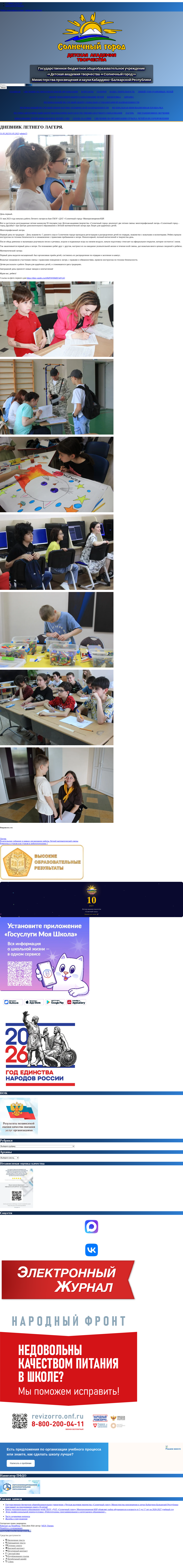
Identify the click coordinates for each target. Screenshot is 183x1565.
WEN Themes (47, 1526)
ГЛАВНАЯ (15, 91)
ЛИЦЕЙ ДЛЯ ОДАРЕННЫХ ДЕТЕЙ (155, 91)
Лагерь (3, 839)
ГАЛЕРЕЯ (101, 91)
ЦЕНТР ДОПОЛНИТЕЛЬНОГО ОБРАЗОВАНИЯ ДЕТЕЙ (76, 97)
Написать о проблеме (20, 1463)
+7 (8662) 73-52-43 (13, 3)
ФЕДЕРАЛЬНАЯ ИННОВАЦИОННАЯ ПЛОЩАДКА (137, 107)
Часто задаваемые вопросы (17, 1516)
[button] (15, 1531)
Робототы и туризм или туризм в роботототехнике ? (24, 843)
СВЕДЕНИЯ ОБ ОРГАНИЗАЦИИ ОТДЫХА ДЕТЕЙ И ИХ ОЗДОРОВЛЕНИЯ (131, 118)
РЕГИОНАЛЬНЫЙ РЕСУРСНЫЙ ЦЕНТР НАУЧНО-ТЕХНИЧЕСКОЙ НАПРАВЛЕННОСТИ (64, 107)
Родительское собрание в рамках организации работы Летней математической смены (39, 841)
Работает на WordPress (10, 1526)
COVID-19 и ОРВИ (82, 118)
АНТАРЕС (129, 97)
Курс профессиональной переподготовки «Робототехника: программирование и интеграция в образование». (55, 1512)
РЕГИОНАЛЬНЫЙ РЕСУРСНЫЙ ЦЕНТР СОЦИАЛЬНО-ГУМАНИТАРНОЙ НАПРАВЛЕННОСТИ (91, 102)
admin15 (23, 133)
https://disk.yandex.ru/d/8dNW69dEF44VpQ (46, 278)
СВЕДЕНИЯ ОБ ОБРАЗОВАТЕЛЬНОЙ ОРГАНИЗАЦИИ (51, 91)
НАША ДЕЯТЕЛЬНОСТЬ (122, 91)
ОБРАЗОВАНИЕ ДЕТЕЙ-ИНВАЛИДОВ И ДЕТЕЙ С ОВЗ (42, 118)
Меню (3, 88)
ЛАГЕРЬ (129, 113)
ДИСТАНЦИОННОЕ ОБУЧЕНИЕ (153, 113)
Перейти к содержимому (11, 1528)
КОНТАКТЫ (87, 91)
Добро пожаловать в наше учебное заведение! (21, 10)
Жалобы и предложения (16, 1519)
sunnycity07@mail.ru (14, 6)
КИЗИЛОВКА (114, 97)
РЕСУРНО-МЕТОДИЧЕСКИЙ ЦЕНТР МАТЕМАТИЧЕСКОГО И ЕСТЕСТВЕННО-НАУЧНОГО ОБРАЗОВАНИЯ (68, 113)
